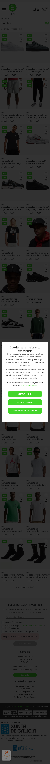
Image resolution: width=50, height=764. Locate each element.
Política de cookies (29, 385)
